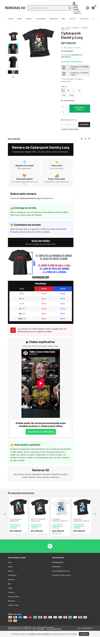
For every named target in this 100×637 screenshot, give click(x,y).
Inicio (11, 19)
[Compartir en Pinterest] (89, 139)
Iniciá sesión (76, 8)
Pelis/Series (40, 19)
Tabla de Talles (13, 605)
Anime (19, 19)
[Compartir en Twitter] (85, 139)
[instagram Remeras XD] (50, 546)
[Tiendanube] (84, 628)
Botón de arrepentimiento (54, 629)
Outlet (72, 19)
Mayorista (11, 601)
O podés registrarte (77, 12)
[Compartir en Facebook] (81, 139)
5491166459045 (57, 562)
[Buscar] (70, 8)
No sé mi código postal (70, 129)
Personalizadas (13, 597)
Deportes (54, 19)
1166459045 (56, 567)
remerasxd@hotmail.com (61, 571)
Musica (29, 19)
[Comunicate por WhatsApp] (87, 8)
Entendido (84, 634)
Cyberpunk (75, 27)
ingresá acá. (41, 629)
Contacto (84, 19)
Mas (63, 19)
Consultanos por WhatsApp (41, 432)
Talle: (63, 86)
